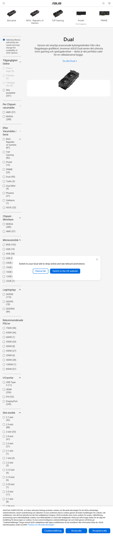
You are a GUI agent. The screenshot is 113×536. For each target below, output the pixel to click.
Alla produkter (9, 89)
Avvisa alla (76, 530)
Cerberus (7, 199)
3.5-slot (6, 491)
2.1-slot (6, 450)
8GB (5, 244)
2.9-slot (6, 435)
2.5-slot (6, 423)
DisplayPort (8, 400)
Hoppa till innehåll (3, 8)
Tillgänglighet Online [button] (10, 62)
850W (5, 368)
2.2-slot (6, 462)
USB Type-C (8, 381)
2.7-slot (6, 416)
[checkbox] (11, 143)
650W (5, 332)
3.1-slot (6, 498)
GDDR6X (7, 308)
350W (5, 354)
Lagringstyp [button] (9, 289)
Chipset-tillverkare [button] (8, 218)
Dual (5, 176)
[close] (97, 259)
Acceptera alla (99, 530)
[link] (56, 3)
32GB (5, 280)
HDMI (5, 388)
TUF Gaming (9, 151)
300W (5, 359)
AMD (5, 111)
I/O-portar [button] (8, 377)
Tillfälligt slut (9, 82)
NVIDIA (6, 115)
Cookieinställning (52, 530)
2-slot (5, 431)
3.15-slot (7, 476)
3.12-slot (7, 469)
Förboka (7, 75)
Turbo (5, 180)
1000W (6, 363)
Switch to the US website (65, 271)
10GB (5, 271)
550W (5, 341)
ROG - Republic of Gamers (10, 139)
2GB (5, 257)
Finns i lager (9, 67)
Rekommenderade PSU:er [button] (12, 322)
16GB (5, 266)
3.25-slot (7, 483)
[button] (3, 3)
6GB (5, 248)
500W (5, 345)
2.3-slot (6, 443)
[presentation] (4, 40)
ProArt (6, 161)
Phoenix (7, 192)
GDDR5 (6, 301)
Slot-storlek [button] (9, 412)
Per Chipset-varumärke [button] (9, 106)
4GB (5, 253)
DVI (4, 396)
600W (5, 336)
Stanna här (40, 271)
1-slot (5, 457)
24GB (5, 262)
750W (5, 327)
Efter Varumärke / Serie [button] (9, 131)
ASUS (5, 207)
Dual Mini (7, 185)
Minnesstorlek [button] (10, 240)
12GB (5, 275)
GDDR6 (6, 293)
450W (5, 350)
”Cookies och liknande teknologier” (41, 525)
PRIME (6, 168)
